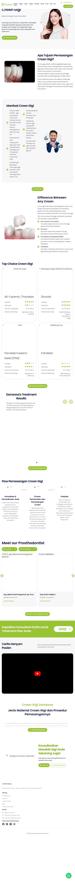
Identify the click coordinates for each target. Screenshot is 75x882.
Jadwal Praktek (9, 601)
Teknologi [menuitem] (36, 3)
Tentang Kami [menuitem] (15, 4)
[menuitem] (21, 4)
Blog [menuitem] (51, 3)
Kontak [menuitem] (42, 3)
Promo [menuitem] (47, 3)
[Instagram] (14, 824)
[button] (36, 462)
